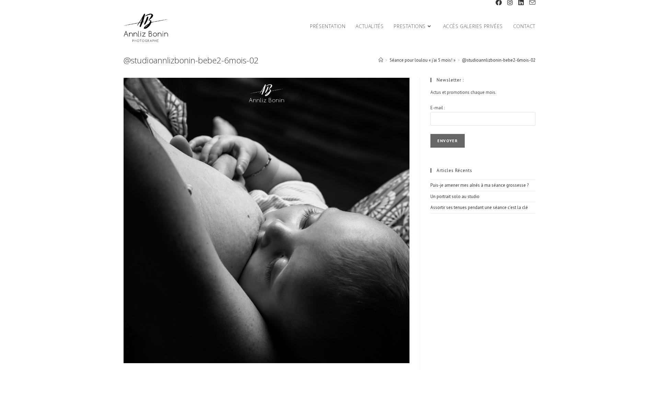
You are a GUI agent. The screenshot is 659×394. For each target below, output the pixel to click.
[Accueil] (381, 60)
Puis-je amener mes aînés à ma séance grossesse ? (479, 185)
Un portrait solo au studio (454, 196)
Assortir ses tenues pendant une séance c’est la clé (479, 207)
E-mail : (437, 108)
